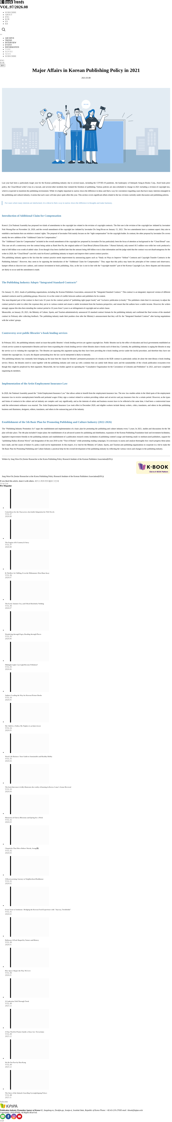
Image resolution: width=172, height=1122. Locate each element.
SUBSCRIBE (10, 12)
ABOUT (8, 15)
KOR (7, 19)
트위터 (46, 481)
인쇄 (57, 481)
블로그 (52, 481)
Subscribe (4, 1102)
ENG (7, 17)
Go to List (4, 483)
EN (6, 21)
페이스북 (39, 481)
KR (6, 24)
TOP (2, 1121)
